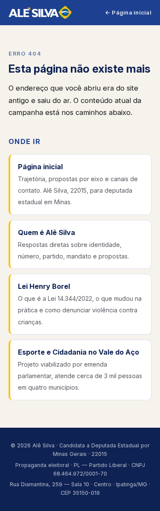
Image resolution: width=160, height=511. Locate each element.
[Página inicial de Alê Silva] (40, 12)
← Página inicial (128, 12)
